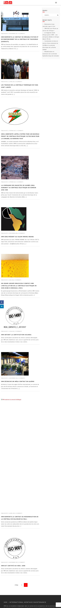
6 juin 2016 (11, 280)
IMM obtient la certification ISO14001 (16, 335)
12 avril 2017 (12, 81)
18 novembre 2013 (13, 562)
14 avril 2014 (12, 513)
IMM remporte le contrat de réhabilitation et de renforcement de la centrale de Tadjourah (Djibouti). (19, 39)
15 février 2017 (12, 182)
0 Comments (22, 33)
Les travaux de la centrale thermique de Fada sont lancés (19, 86)
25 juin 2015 (12, 331)
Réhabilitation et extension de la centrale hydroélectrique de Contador (51, 54)
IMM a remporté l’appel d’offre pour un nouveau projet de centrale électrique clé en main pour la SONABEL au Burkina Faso (20, 136)
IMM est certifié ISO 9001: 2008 (13, 566)
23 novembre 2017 (13, 33)
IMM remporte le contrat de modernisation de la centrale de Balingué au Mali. (19, 518)
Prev (16, 585)
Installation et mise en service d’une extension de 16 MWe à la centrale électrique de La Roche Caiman (50, 45)
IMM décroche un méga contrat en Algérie (17, 381)
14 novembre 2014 (13, 378)
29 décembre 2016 (13, 233)
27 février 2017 (12, 130)
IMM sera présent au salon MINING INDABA (17, 237)
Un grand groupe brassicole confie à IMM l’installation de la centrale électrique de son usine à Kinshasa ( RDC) (19, 285)
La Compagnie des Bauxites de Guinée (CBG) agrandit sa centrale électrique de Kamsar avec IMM (18, 187)
